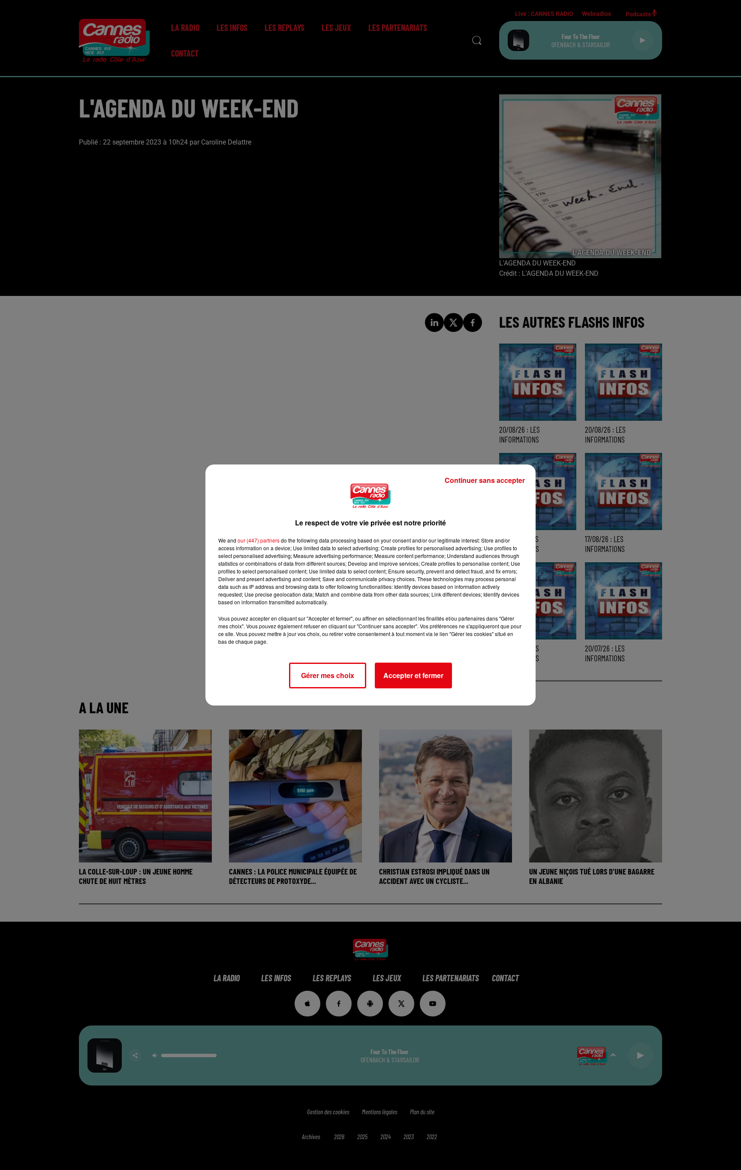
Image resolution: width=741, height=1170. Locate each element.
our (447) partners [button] (259, 540)
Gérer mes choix (327, 675)
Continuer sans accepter (485, 480)
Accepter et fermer (413, 675)
